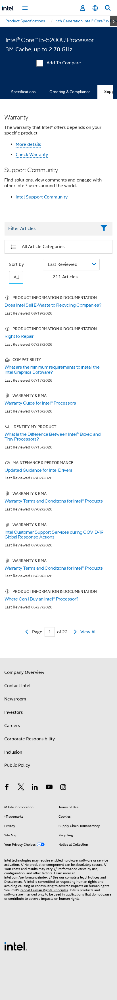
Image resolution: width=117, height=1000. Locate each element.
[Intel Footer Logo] (15, 946)
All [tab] (16, 277)
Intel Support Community (42, 197)
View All (88, 632)
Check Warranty (32, 154)
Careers (12, 725)
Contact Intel (17, 686)
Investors (13, 712)
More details (28, 144)
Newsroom (15, 699)
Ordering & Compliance (70, 91)
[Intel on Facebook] (7, 788)
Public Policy (17, 765)
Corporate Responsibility (29, 739)
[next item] (113, 21)
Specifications (23, 91)
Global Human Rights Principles (44, 890)
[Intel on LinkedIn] (35, 788)
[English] (95, 8)
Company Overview (24, 672)
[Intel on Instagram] (63, 788)
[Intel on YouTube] (49, 788)
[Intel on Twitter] (21, 788)
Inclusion (13, 752)
